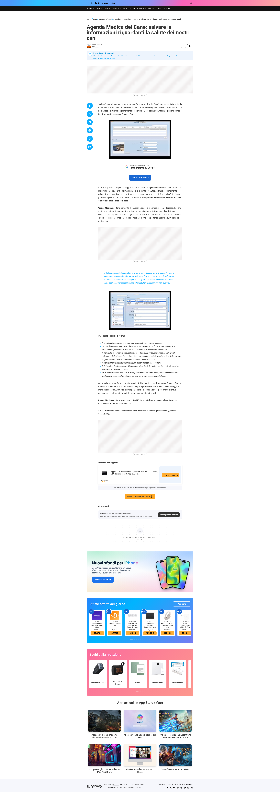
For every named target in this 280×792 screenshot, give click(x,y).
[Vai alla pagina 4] (138, 639)
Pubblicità (189, 785)
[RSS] (191, 788)
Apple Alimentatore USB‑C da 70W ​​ (185, 625)
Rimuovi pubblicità (140, 95)
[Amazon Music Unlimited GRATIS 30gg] (97, 615)
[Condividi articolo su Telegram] (90, 130)
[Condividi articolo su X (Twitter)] (90, 114)
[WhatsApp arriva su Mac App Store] (140, 755)
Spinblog (116, 785)
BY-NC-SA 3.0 (122, 787)
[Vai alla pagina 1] (131, 639)
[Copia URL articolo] (90, 147)
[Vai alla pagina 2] (134, 639)
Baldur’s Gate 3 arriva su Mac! (175, 769)
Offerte (167, 8)
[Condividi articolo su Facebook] (90, 106)
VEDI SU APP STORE (140, 178)
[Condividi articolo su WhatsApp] (90, 139)
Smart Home (138, 8)
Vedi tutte (181, 604)
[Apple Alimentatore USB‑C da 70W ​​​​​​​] (185, 615)
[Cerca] (92, 3)
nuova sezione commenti (108, 58)
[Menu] (88, 3)
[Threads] (181, 788)
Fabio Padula (97, 45)
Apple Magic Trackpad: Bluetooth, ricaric (150, 625)
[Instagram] (177, 788)
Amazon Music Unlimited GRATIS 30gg (97, 625)
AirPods (116, 8)
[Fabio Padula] (89, 46)
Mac (106, 8)
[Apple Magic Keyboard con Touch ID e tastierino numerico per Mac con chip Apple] (132, 615)
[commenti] (183, 46)
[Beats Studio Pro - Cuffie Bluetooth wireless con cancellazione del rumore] (167, 615)
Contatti (169, 785)
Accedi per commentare (169, 515)
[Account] (191, 3)
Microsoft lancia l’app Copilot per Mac (140, 736)
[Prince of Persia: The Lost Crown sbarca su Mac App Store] (175, 721)
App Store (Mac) (105, 19)
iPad (99, 8)
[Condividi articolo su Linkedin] (90, 122)
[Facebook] (167, 788)
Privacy (182, 785)
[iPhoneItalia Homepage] (105, 3)
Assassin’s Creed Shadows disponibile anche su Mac (104, 736)
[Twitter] (170, 788)
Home (89, 19)
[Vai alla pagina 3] (136, 639)
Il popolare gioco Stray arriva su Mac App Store (104, 770)
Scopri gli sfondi (101, 579)
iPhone (90, 8)
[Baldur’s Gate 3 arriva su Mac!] (175, 755)
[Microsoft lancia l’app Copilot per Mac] (140, 721)
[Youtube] (174, 788)
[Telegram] (184, 788)
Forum (151, 8)
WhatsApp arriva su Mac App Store (140, 770)
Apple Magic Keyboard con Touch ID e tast (132, 625)
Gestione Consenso (135, 787)
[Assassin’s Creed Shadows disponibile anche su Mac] (104, 721)
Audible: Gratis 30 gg (114, 624)
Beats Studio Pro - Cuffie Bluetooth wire (167, 625)
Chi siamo (161, 785)
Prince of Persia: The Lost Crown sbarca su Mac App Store (176, 736)
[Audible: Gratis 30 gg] (114, 615)
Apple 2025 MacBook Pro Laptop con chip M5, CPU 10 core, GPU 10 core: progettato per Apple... (134, 473)
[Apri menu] (116, 3)
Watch (126, 8)
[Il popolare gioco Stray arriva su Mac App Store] (104, 755)
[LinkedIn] (188, 788)
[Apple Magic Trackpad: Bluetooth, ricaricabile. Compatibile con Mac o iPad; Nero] (150, 615)
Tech (159, 8)
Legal (176, 785)
